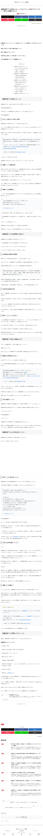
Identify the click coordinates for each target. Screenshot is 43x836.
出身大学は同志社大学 (19, 77)
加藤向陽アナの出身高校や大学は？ (21, 73)
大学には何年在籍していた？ (21, 89)
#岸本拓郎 (29, 616)
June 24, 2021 (27, 623)
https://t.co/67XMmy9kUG (17, 146)
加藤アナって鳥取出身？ (20, 70)
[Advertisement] (21, 34)
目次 (20, 64)
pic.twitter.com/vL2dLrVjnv (25, 619)
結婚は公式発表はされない (20, 82)
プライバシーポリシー (21, 832)
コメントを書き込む (21, 817)
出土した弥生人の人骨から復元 (21, 68)
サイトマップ (35, 830)
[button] (35, 20)
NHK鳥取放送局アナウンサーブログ (8, 513)
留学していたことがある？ (20, 78)
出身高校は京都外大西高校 (20, 75)
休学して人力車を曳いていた (21, 87)
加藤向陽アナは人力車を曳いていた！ (22, 86)
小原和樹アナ (10, 672)
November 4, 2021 (21, 152)
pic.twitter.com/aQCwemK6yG (9, 148)
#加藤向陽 (24, 610)
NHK (3, 724)
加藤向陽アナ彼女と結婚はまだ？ (21, 80)
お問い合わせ (7, 830)
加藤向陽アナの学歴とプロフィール (21, 93)
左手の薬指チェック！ (19, 84)
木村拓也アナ (17, 536)
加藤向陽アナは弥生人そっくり (20, 66)
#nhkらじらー (30, 375)
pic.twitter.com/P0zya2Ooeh (12, 377)
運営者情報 (21, 830)
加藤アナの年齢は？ (19, 91)
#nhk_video (25, 146)
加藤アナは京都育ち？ (19, 71)
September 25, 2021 (21, 381)
